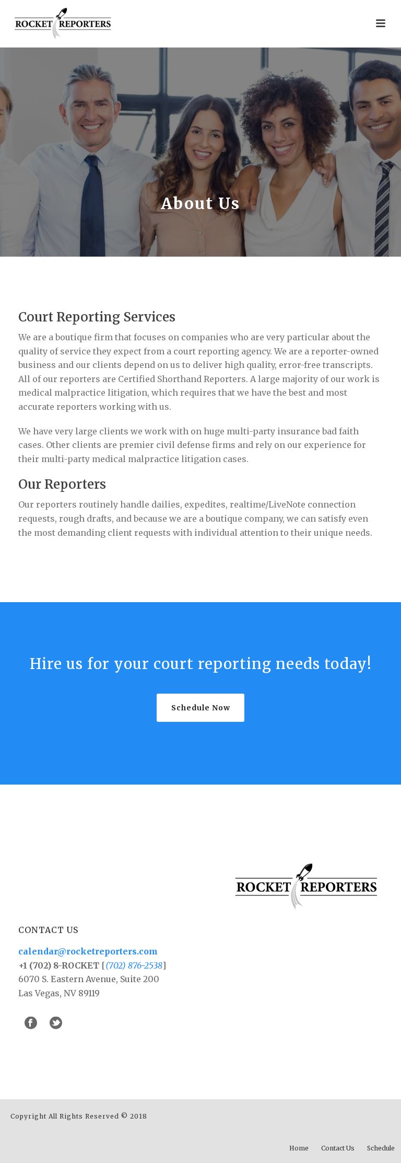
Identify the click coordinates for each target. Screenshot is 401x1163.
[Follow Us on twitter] (56, 1023)
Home (299, 1148)
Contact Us (338, 1148)
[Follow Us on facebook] (31, 1023)
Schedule (381, 1148)
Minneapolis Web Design (194, 1116)
